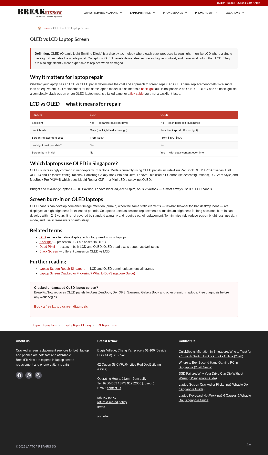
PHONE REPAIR (204, 12)
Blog (249, 444)
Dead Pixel (47, 246)
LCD (42, 237)
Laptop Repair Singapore (101, 12)
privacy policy (106, 397)
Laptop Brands (140, 12)
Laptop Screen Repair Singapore (62, 268)
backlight (147, 89)
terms (101, 407)
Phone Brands (173, 12)
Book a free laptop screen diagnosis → (63, 306)
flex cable (137, 93)
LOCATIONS (233, 12)
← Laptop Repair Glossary (76, 325)
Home (46, 28)
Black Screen (48, 251)
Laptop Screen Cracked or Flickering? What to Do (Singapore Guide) (87, 273)
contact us (114, 388)
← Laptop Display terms (43, 325)
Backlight (45, 242)
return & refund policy (112, 402)
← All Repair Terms (106, 325)
